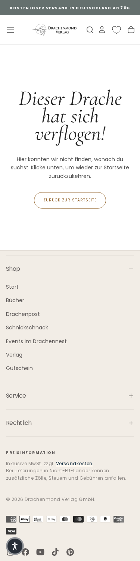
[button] (15, 546)
